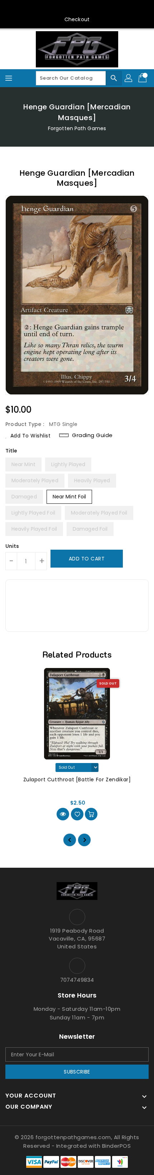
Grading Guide (92, 435)
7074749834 (77, 980)
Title (11, 450)
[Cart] (143, 78)
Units (12, 546)
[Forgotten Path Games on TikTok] (111, 8)
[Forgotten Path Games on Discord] (83, 8)
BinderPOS (116, 1146)
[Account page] (129, 78)
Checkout (77, 19)
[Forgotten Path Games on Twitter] (56, 8)
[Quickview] (63, 814)
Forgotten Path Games (77, 128)
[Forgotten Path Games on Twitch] (97, 8)
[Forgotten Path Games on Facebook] (43, 8)
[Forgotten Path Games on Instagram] (70, 8)
